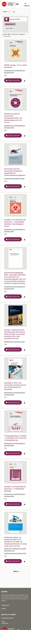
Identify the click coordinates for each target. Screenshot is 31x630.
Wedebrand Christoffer (19, 548)
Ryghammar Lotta (9, 550)
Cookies (3, 608)
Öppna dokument (14, 80)
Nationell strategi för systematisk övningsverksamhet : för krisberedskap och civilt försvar (13, 118)
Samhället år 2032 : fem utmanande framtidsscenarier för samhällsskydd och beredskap (15, 386)
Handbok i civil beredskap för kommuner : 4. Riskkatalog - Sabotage (15, 489)
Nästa (16, 571)
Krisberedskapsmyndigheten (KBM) (14, 178)
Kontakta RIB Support (7, 618)
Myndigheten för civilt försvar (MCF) (14, 341)
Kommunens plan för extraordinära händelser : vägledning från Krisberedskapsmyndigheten (14, 172)
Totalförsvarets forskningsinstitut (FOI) (15, 553)
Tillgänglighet (5, 605)
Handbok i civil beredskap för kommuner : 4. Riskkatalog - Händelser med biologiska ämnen (15, 223)
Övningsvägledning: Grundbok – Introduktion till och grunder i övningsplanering (15, 438)
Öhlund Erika (8, 548)
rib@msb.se (4, 623)
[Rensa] (14, 28)
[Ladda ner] (24, 80)
